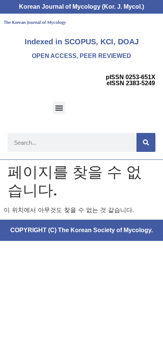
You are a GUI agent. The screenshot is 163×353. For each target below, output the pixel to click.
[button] (59, 108)
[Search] (145, 142)
